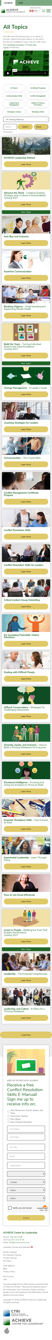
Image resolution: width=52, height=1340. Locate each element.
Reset (38, 126)
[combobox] (35, 11)
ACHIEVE (8, 3)
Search (25, 126)
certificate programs (15, 44)
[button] (14, 88)
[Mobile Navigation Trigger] (48, 11)
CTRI (20, 3)
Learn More (26, 164)
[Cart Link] (44, 10)
